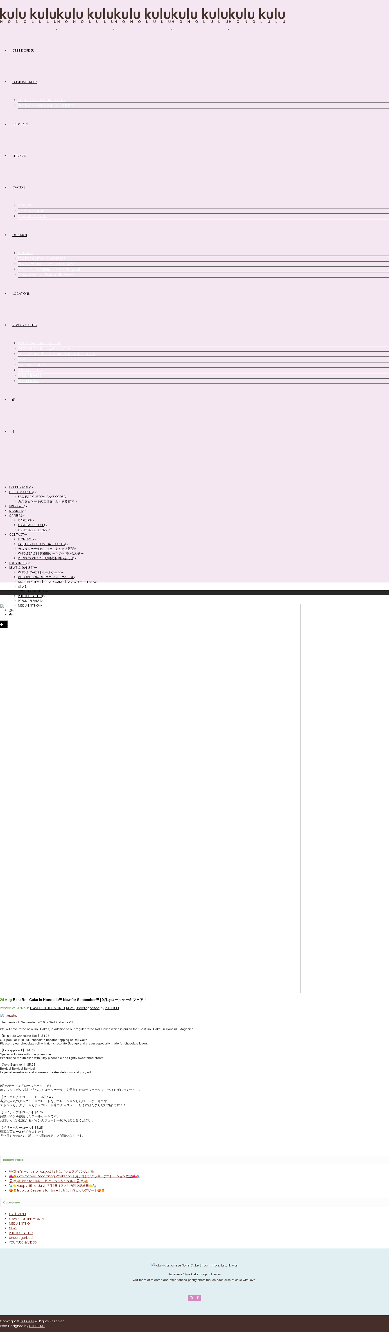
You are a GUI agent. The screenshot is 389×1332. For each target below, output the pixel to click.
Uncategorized (88, 1008)
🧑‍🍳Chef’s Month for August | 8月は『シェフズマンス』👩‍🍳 (51, 1171)
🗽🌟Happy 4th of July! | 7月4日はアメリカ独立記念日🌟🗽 (53, 1185)
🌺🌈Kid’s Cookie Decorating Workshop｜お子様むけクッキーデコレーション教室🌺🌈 (74, 1176)
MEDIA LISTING (19, 1223)
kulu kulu (112, 1008)
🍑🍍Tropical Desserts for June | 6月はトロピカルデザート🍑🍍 (57, 1190)
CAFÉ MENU (17, 1214)
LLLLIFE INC (37, 1326)
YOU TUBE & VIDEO (23, 1242)
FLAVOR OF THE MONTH (47, 1008)
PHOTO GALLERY (21, 1233)
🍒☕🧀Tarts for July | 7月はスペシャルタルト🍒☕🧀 (48, 1181)
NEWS (70, 1008)
